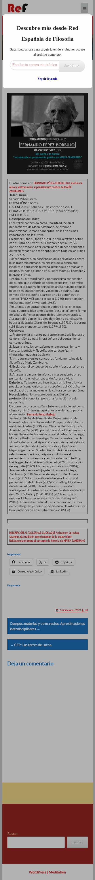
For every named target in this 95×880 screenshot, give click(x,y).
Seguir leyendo (47, 78)
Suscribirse (72, 66)
